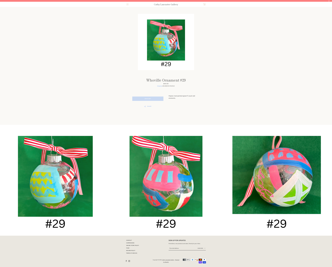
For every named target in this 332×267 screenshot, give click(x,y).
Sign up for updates (177, 240)
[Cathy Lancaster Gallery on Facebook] (126, 261)
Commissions (130, 243)
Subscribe (201, 248)
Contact (129, 240)
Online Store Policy (132, 245)
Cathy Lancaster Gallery (166, 4)
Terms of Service (131, 253)
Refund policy (130, 250)
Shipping (159, 86)
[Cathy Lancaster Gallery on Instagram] (129, 261)
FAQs (127, 248)
